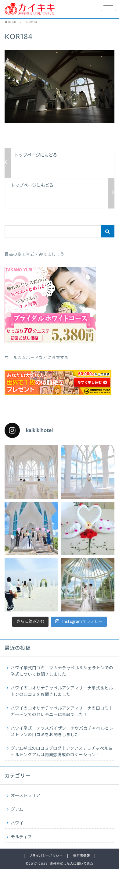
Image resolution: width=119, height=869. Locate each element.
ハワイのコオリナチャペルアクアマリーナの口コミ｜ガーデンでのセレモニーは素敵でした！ (62, 712)
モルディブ (21, 837)
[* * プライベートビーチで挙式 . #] (31, 584)
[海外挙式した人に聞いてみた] (46, 9)
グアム (17, 809)
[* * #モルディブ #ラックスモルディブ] (87, 528)
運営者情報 (81, 856)
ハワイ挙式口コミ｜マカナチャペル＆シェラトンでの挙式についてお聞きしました (62, 671)
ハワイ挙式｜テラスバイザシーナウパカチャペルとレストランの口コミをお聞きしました (62, 732)
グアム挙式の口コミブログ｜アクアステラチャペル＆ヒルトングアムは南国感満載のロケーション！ (62, 752)
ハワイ (17, 823)
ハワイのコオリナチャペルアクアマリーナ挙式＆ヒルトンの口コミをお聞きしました (62, 691)
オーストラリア (25, 796)
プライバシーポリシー (46, 856)
